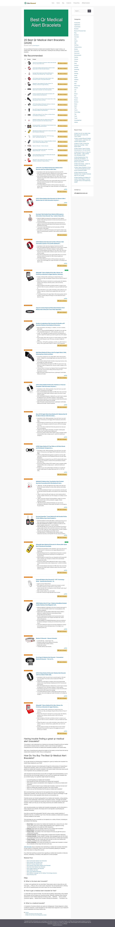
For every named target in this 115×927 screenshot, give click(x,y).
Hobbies (76, 79)
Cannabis (76, 37)
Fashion (76, 57)
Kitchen (76, 87)
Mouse (76, 93)
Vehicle (76, 122)
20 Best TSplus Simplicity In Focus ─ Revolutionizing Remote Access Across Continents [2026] (82, 169)
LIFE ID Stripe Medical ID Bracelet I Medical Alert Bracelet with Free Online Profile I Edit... (51, 673)
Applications (77, 24)
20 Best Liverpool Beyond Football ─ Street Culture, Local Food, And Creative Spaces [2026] (82, 140)
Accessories (77, 22)
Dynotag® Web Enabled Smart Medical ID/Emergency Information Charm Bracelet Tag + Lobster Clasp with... (50, 215)
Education (76, 51)
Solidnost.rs (59, 925)
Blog (63, 3)
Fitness (76, 61)
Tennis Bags (77, 112)
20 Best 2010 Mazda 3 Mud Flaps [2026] (33, 913)
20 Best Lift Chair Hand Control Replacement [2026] (35, 914)
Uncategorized (77, 120)
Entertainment (77, 55)
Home (53, 3)
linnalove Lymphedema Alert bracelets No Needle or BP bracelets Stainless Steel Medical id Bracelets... (50, 324)
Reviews (27, 912)
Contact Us (68, 3)
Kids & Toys (77, 85)
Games (76, 71)
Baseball (76, 28)
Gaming (76, 73)
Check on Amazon (63, 63)
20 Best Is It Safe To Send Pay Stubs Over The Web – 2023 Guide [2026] (81, 145)
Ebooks (76, 49)
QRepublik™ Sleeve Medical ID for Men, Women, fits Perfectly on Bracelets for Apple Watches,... (49, 706)
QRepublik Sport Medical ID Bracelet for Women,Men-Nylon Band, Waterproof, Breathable (51, 545)
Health (75, 77)
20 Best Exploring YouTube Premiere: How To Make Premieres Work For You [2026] (82, 174)
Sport (75, 106)
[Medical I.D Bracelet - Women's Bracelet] (29, 146)
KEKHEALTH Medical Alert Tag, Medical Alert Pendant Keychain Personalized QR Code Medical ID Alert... (50, 482)
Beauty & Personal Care (80, 30)
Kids (75, 83)
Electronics (76, 53)
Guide (75, 75)
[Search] (89, 11)
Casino (76, 41)
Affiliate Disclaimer (86, 3)
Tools (75, 116)
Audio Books (77, 26)
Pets (75, 95)
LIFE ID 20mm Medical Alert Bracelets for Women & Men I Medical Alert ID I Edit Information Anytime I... (51, 199)
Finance (76, 59)
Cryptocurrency (78, 47)
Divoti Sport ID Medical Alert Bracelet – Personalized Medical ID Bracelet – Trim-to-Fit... (49, 658)
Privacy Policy (76, 3)
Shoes (75, 104)
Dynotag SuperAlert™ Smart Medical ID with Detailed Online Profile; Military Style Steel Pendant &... (51, 517)
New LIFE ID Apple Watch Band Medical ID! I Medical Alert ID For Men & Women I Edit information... (51, 414)
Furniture (76, 65)
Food (75, 63)
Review (58, 3)
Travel (75, 118)
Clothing (76, 45)
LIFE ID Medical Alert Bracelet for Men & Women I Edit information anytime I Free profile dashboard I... (50, 242)
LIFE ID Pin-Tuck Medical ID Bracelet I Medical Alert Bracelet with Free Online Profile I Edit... (49, 168)
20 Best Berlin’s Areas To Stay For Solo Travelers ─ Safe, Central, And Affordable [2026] (82, 154)
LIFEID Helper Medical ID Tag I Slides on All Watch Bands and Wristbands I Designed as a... (50, 447)
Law (75, 89)
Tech (75, 108)
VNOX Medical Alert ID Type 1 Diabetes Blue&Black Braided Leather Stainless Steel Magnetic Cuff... (51, 604)
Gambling (76, 69)
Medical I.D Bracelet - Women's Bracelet (40, 145)
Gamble (76, 67)
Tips (75, 114)
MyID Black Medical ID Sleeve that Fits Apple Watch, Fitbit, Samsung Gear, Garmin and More (51, 353)
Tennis (75, 110)
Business (76, 34)
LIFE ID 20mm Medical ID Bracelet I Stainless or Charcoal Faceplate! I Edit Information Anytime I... (50, 385)
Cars (75, 39)
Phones (76, 97)
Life (75, 91)
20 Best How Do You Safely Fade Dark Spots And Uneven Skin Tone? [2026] (82, 135)
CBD (75, 43)
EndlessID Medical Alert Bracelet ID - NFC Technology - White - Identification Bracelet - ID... (50, 580)
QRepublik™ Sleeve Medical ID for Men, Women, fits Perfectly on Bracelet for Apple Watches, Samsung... (49, 273)
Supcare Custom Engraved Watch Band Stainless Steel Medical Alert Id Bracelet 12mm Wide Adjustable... (50, 308)
